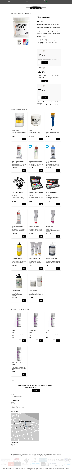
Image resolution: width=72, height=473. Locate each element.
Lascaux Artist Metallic (34, 258)
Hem (12, 13)
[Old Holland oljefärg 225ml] (30, 146)
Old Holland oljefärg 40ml (52, 161)
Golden (38, 19)
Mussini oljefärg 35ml (17, 226)
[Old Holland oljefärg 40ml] (47, 146)
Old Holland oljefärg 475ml (18, 192)
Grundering (22, 13)
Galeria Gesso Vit (16, 129)
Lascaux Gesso (33, 290)
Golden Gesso (32, 129)
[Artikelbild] (44, 51)
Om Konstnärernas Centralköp (16, 396)
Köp (45, 62)
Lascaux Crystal (16, 290)
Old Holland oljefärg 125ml (18, 161)
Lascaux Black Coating (51, 258)
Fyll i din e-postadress (29, 387)
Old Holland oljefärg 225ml (35, 161)
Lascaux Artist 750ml (17, 258)
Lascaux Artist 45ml (50, 226)
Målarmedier (16, 13)
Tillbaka (14, 380)
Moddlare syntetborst (51, 129)
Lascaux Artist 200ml (34, 226)
